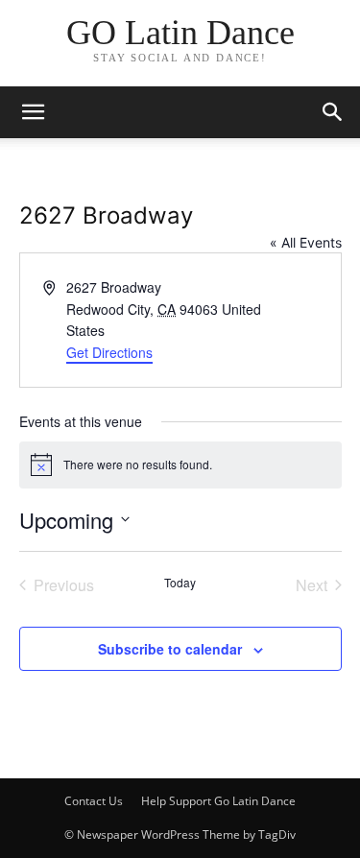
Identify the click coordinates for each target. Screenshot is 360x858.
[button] (333, 112)
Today (180, 582)
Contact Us (93, 801)
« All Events (306, 242)
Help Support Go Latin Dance (218, 801)
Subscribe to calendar (170, 648)
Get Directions (109, 352)
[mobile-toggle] (32, 112)
